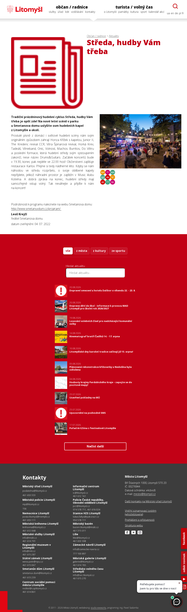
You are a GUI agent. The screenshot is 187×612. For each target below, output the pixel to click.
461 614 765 (79, 565)
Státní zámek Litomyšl (37, 558)
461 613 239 (28, 577)
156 (24, 508)
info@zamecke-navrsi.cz (86, 549)
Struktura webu (134, 525)
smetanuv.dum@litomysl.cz (37, 573)
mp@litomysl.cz (30, 504)
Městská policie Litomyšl (38, 499)
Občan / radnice (96, 36)
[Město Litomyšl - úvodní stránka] (22, 9)
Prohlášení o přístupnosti (139, 520)
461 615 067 (28, 565)
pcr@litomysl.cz (81, 506)
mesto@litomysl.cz (144, 494)
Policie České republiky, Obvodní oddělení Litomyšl (90, 501)
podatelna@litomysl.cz (34, 490)
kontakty (90, 11)
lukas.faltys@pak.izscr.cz (86, 516)
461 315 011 (79, 530)
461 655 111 (28, 520)
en (172, 13)
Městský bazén (83, 523)
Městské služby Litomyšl (38, 534)
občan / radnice (72, 7)
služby (52, 11)
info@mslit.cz (29, 537)
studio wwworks (98, 607)
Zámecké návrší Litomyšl (89, 544)
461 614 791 (28, 541)
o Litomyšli (110, 11)
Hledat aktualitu (75, 266)
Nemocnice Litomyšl (35, 513)
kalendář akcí (156, 11)
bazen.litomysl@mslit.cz (86, 527)
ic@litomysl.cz (80, 492)
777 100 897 (79, 553)
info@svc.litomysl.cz (83, 575)
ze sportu (118, 251)
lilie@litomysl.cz (81, 537)
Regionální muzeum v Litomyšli (36, 546)
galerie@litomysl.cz (83, 561)
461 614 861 (28, 591)
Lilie (75, 534)
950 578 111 (79, 520)
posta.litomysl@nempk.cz (36, 516)
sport (143, 11)
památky (123, 11)
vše (68, 251)
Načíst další (95, 446)
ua (168, 13)
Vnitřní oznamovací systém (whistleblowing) (140, 512)
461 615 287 (28, 554)
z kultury (99, 251)
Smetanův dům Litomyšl (38, 568)
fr (183, 13)
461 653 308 (79, 541)
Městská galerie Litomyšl (89, 558)
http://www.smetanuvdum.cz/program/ (36, 209)
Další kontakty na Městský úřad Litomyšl (148, 501)
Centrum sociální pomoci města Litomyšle (38, 583)
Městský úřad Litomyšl (37, 486)
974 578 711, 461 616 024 (86, 509)
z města (81, 251)
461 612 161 (79, 496)
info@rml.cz (28, 551)
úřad (60, 11)
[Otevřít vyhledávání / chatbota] (175, 6)
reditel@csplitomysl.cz (34, 588)
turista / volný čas (134, 7)
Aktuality (114, 36)
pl (180, 13)
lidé (67, 11)
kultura (134, 11)
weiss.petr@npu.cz (32, 561)
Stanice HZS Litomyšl (86, 513)
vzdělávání (77, 11)
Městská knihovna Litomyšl (40, 523)
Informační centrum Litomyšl (86, 488)
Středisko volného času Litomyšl (88, 570)
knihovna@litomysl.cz (34, 527)
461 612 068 (28, 530)
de (176, 13)
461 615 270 (79, 578)
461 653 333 (28, 495)
